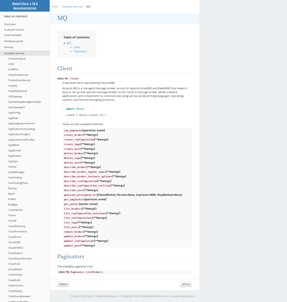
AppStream (14, 155)
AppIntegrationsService (21, 123)
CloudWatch (15, 269)
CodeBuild (14, 280)
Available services (14, 53)
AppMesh (13, 145)
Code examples (13, 35)
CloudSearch (15, 253)
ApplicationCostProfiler (21, 139)
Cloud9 (12, 220)
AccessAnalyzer (17, 58)
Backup (12, 188)
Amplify (12, 85)
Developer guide (13, 41)
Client (77, 47)
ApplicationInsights (19, 134)
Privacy (75, 296)
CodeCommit (15, 285)
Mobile (63, 284)
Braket (12, 199)
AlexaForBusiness (18, 74)
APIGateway (15, 96)
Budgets (13, 204)
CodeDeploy (15, 291)
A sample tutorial (14, 29)
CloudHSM (14, 242)
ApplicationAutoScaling (21, 128)
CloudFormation (17, 231)
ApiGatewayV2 (16, 107)
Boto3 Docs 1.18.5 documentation (25, 5)
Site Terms (87, 296)
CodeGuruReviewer (19, 296)
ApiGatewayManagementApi (24, 101)
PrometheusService (19, 80)
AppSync (13, 161)
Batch (11, 193)
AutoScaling (15, 177)
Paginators (80, 51)
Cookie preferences (106, 296)
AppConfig (14, 112)
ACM (11, 64)
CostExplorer (15, 209)
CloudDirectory (17, 226)
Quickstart (10, 24)
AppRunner (14, 150)
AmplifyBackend (17, 91)
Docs (55, 6)
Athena (12, 166)
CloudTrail (14, 263)
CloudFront (14, 237)
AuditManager (16, 172)
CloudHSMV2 (15, 247)
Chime (12, 215)
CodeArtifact (15, 274)
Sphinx (190, 296)
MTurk (186, 284)
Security (8, 47)
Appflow (13, 118)
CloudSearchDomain (20, 258)
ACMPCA (13, 69)
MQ (62, 18)
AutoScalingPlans (18, 182)
